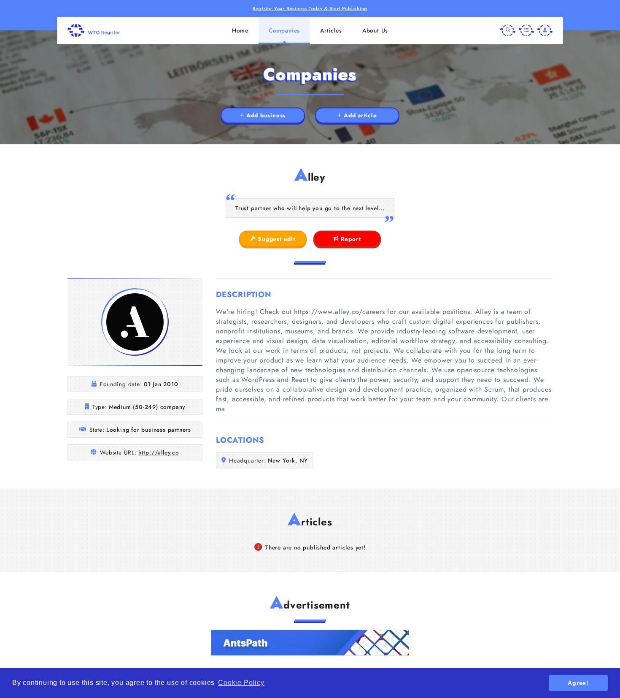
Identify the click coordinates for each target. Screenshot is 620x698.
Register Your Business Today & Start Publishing (310, 8)
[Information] (526, 30)
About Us (375, 30)
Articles (331, 30)
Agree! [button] (578, 682)
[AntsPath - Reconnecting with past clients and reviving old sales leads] (310, 642)
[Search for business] (507, 30)
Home (240, 30)
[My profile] (545, 30)
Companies (284, 30)
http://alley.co (158, 452)
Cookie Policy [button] (241, 682)
